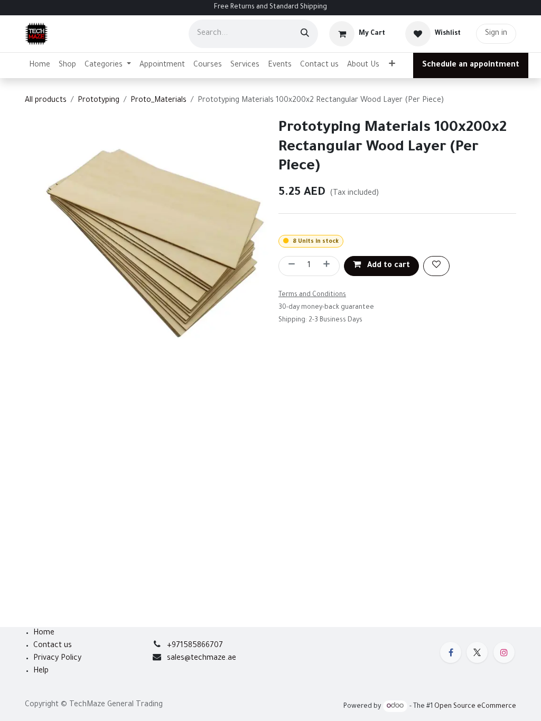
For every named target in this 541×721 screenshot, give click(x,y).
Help (41, 671)
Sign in (496, 34)
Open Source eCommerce (475, 706)
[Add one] (328, 266)
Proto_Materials (158, 101)
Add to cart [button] (387, 266)
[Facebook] (450, 652)
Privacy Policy (57, 658)
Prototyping (98, 101)
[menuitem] (39, 65)
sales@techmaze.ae (201, 658)
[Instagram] (504, 652)
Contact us (52, 646)
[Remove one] (289, 266)
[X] (477, 652)
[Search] (305, 34)
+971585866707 (195, 646)
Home (43, 633)
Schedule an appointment (470, 65)
